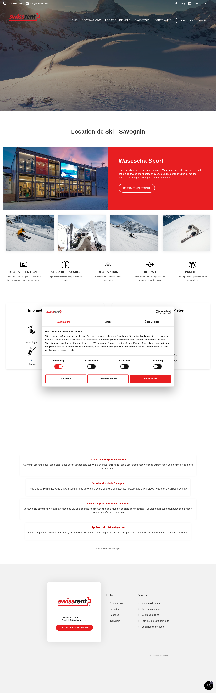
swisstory (143, 20)
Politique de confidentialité (155, 621)
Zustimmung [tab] (64, 322)
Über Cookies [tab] (152, 322)
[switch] (91, 366)
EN (197, 3)
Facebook (115, 615)
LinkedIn (114, 609)
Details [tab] (108, 322)
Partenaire (163, 20)
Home (73, 20)
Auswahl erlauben (108, 379)
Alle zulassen (150, 379)
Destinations (116, 603)
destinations (91, 20)
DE (204, 3)
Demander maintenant (74, 627)
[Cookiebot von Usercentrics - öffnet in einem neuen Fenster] (158, 312)
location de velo (118, 20)
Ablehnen (66, 379)
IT (213, 3)
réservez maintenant (136, 188)
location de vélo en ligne (193, 20)
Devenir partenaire (151, 609)
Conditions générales (152, 627)
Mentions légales (150, 615)
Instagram (115, 621)
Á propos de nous (150, 603)
